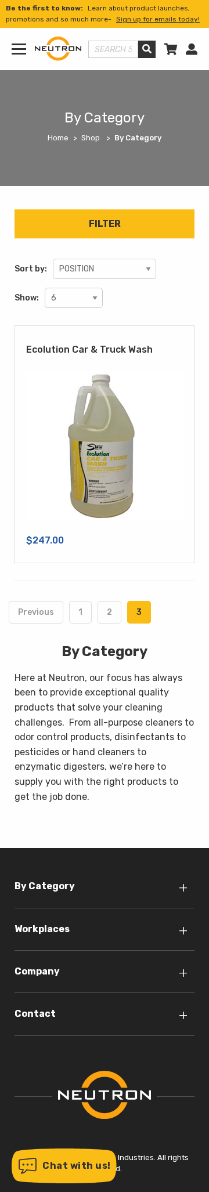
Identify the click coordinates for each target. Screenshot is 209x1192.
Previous (36, 612)
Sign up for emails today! (158, 19)
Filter (105, 223)
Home (58, 137)
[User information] (191, 49)
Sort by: (31, 269)
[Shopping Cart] (170, 49)
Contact (35, 1013)
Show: (27, 298)
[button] (64, 1165)
